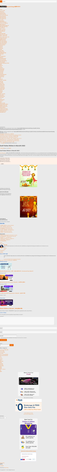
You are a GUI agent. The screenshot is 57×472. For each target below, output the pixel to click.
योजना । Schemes (2, 28)
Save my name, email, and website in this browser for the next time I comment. (14, 337)
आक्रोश (1, 92)
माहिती (1, 32)
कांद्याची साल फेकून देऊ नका (3, 106)
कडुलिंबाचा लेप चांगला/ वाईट (3, 105)
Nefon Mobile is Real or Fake (4, 36)
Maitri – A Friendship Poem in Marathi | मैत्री (7, 141)
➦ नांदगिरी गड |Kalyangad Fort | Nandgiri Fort (7, 238)
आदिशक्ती (1, 91)
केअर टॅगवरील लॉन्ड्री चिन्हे (3, 41)
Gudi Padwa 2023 (3, 152)
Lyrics (1, 98)
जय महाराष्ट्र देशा (2, 87)
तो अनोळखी (1, 82)
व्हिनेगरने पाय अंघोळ (2, 103)
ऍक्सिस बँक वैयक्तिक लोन (3, 22)
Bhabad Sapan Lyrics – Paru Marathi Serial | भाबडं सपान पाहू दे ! (9, 139)
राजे (0, 77)
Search (1, 343)
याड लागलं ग (1, 100)
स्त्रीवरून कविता (2, 89)
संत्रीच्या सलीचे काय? (2, 107)
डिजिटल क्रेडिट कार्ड (2, 24)
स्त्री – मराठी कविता (2, 93)
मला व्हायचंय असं (2, 85)
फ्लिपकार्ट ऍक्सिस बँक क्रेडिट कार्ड (4, 25)
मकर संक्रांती (1, 50)
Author (1, 242)
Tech (0, 356)
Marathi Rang (2, 462)
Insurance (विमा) (2, 10)
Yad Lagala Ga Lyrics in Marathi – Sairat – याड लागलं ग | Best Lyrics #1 (11, 138)
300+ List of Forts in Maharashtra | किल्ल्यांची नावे (8, 260)
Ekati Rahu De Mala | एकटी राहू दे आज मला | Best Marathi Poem (9, 140)
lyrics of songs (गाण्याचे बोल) (4, 354)
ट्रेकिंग (1, 64)
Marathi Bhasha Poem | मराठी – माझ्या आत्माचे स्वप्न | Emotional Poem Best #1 (16, 271)
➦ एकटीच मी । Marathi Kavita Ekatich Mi (6, 232)
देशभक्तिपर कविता (2, 84)
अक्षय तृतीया (1, 48)
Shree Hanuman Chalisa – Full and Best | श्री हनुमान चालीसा (9, 136)
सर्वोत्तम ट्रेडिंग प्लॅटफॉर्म (3, 17)
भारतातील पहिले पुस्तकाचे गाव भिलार (4, 63)
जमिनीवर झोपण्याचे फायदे (3, 111)
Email (1, 332)
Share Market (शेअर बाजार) (4, 15)
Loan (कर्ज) (1, 19)
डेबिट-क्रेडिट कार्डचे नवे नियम (4, 26)
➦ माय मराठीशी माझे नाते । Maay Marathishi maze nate (8, 236)
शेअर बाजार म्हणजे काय (3, 16)
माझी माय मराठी (2, 76)
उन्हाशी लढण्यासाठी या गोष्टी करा (4, 104)
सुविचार (10, 148)
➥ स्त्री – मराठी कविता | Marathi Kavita (5, 226)
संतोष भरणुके (2, 148)
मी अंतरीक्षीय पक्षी (2, 75)
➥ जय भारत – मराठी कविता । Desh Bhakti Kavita (7, 229)
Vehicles (1, 358)
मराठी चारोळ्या (2, 95)
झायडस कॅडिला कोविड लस (3, 60)
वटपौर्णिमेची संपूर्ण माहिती (3, 52)
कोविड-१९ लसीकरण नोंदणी (3, 35)
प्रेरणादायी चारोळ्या (2, 96)
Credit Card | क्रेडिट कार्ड (4, 23)
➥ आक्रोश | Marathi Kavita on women (6, 231)
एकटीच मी (1, 90)
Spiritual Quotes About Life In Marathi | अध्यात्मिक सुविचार (12, 282)
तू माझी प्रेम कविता (2, 88)
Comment (2, 316)
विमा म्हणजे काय (2, 11)
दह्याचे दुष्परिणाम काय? (3, 112)
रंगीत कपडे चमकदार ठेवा (3, 43)
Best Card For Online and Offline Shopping (28, 451)
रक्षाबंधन (1, 49)
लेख (0, 55)
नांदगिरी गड (1, 67)
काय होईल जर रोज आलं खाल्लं (4, 108)
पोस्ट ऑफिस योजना (2, 31)
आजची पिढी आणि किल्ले (3, 58)
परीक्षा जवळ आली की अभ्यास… (4, 34)
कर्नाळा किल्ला (2, 71)
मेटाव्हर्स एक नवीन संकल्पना (3, 38)
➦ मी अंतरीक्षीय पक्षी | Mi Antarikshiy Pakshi (6, 228)
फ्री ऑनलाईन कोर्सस (2, 33)
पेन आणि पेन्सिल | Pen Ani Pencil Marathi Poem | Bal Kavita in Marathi (10, 135)
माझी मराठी (1, 79)
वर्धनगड (1, 66)
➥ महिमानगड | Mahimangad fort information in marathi (8, 235)
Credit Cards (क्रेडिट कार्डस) (4, 349)
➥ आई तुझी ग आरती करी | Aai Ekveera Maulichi (7, 225)
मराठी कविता (1, 72)
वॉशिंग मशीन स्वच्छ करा (3, 40)
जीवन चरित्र (1, 361)
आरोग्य (1, 101)
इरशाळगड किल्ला (2, 68)
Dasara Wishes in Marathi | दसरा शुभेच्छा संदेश (11, 308)
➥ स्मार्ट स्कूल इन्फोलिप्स (3, 240)
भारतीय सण (1, 46)
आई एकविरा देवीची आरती (3, 74)
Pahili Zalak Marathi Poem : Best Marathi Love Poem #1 (9, 137)
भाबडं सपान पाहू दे (2, 99)
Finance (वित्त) (2, 350)
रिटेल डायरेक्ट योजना (2, 30)
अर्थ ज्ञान (1, 9)
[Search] (1, 1)
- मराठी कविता (2, 465)
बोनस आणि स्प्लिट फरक (3, 18)
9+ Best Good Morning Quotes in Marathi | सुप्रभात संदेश (12, 293)
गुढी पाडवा (1, 47)
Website (1, 335)
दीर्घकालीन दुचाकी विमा (3, 14)
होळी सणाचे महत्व (2, 51)
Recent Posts (2, 243)
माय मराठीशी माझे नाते (2, 56)
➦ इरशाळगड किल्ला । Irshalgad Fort (5, 239)
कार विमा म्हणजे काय (2, 12)
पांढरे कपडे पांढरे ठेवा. (2, 44)
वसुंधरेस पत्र (1, 57)
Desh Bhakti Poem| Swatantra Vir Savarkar (12, 259)
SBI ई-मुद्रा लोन (2, 20)
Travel (1, 357)
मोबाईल (1, 368)
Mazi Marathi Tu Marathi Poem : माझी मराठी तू (7, 133)
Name (1, 328)
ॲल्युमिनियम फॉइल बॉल (3, 39)
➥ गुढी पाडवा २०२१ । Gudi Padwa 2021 (6, 237)
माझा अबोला (1, 81)
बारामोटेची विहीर (2, 69)
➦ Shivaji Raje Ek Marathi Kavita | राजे (6, 227)
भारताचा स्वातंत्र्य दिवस (3, 59)
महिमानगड (1, 65)
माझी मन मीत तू (2, 83)
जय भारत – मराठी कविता (3, 80)
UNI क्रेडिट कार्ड (2, 27)
